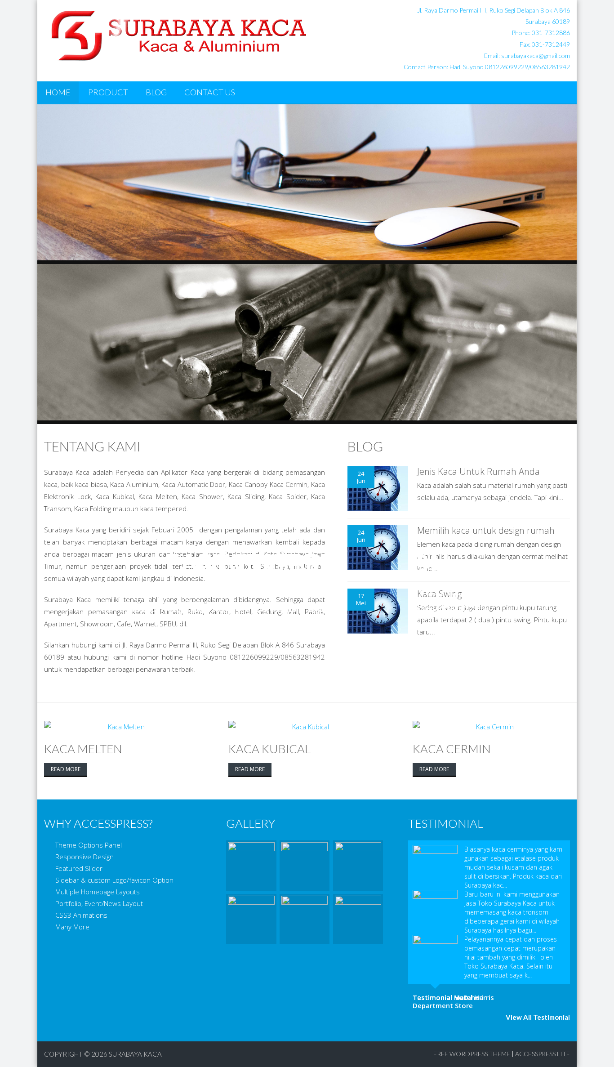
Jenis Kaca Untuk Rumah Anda (478, 471)
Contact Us (209, 92)
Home (58, 92)
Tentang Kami (92, 446)
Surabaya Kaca (135, 1054)
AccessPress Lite (542, 1054)
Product (108, 92)
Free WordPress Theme (471, 1054)
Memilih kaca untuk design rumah (486, 530)
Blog (156, 92)
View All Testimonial (538, 1017)
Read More (65, 769)
